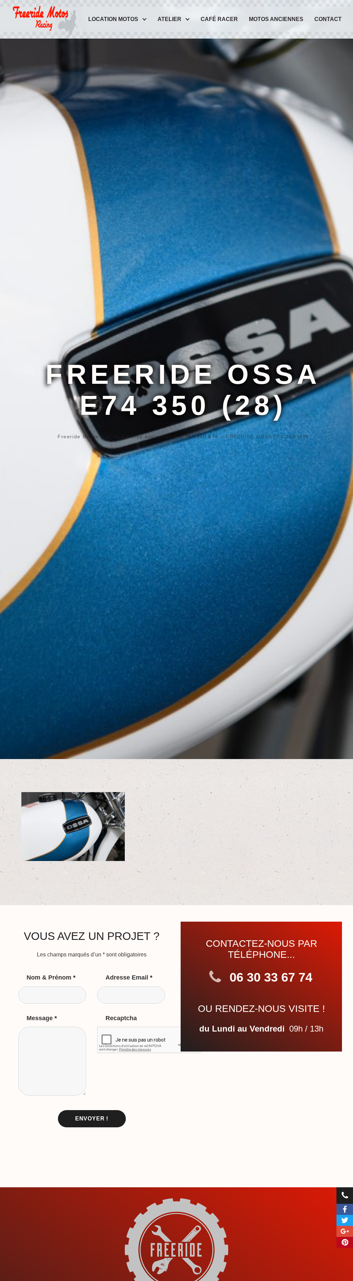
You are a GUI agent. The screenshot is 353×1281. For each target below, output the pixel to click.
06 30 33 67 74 (269, 977)
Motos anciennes (276, 19)
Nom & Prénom (51, 977)
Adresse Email (128, 977)
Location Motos (113, 19)
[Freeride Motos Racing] (44, 17)
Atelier (169, 19)
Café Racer (219, 19)
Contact (328, 19)
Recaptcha (121, 1018)
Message (42, 1018)
